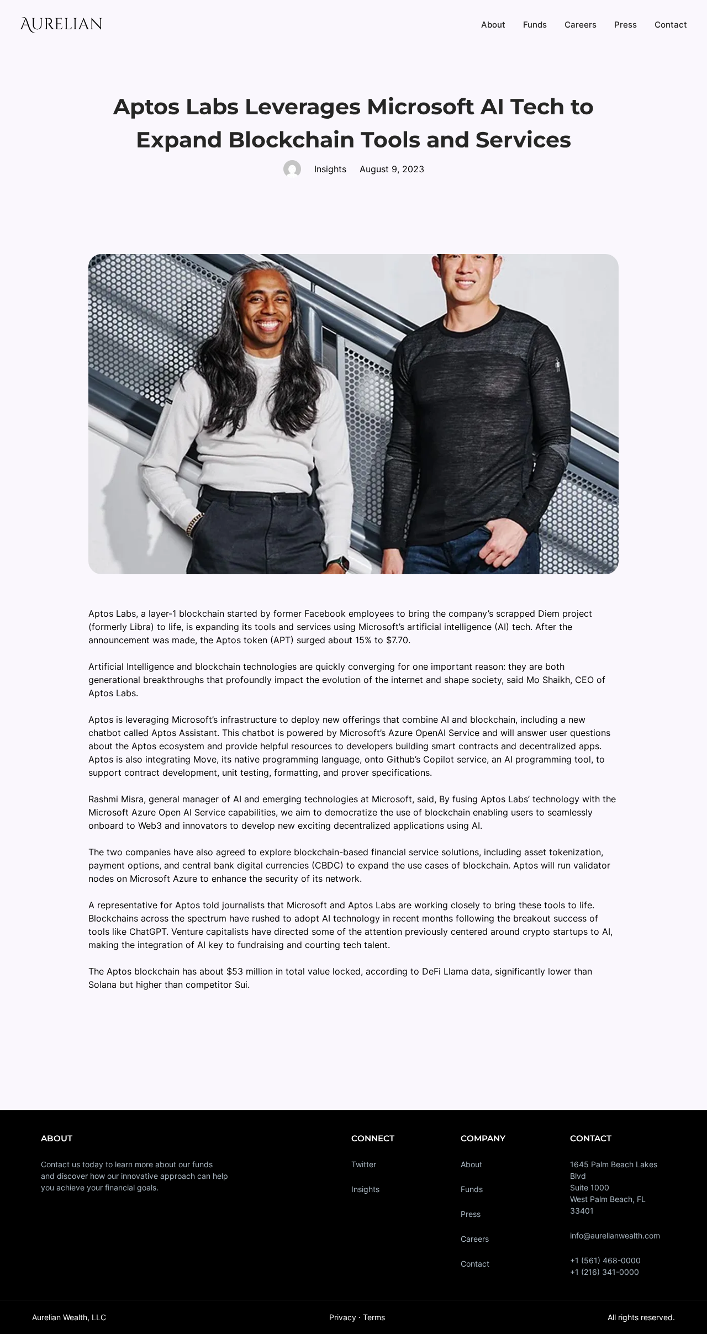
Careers (475, 1238)
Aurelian (61, 24)
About (471, 1164)
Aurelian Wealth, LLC (69, 1317)
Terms (374, 1317)
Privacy (342, 1317)
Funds (472, 1189)
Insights (365, 1189)
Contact (475, 1263)
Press (471, 1214)
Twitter (363, 1164)
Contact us (60, 1164)
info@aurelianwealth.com (615, 1235)
